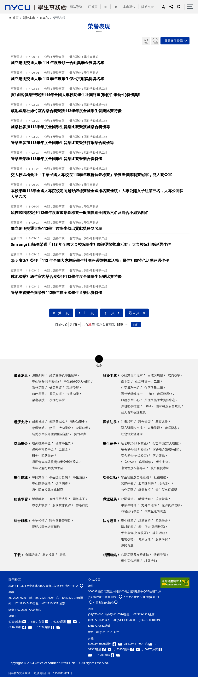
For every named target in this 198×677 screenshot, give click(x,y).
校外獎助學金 (41, 443)
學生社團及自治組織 (135, 477)
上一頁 (88, 313)
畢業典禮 (144, 489)
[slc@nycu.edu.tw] (139, 649)
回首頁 (92, 7)
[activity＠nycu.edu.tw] (121, 643)
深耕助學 (73, 394)
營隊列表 (127, 483)
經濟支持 (21, 421)
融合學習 (144, 421)
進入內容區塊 (9, 2)
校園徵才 (127, 499)
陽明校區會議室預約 (46, 527)
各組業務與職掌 (132, 375)
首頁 (15, 18)
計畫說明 (127, 421)
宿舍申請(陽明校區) (134, 443)
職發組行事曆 (130, 511)
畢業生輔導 (129, 505)
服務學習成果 (58, 499)
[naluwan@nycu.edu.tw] (91, 655)
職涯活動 (144, 499)
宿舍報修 (159, 455)
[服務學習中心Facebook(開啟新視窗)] (133, 649)
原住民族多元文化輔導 (47, 489)
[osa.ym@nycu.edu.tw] (58, 627)
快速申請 (160, 554)
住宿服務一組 (130, 387)
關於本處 (29, 18)
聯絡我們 (82, 505)
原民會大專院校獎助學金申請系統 (55, 462)
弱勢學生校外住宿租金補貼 (50, 434)
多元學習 (154, 428)
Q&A (147, 406)
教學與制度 (40, 505)
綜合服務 (21, 520)
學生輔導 (21, 477)
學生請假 (79, 477)
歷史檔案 (48, 554)
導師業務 (38, 477)
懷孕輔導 (61, 483)
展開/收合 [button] (174, 40)
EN (105, 7)
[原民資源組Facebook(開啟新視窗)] (161, 649)
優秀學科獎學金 (43, 449)
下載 (17, 554)
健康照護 (55, 387)
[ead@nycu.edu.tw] (76, 621)
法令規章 (110, 520)
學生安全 (162, 462)
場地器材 (165, 483)
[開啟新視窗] (146, 41)
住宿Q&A (127, 462)
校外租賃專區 (160, 468)
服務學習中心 (130, 400)
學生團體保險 (41, 483)
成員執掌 (174, 375)
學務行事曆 (57, 400)
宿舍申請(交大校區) (166, 443)
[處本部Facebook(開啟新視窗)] (53, 627)
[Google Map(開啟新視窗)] (81, 585)
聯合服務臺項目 (60, 520)
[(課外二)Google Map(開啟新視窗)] (90, 602)
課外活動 (38, 387)
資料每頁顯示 (105, 324)
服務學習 (38, 394)
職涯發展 (73, 387)
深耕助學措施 (130, 406)
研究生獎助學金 (43, 455)
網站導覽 (76, 7)
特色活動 (127, 489)
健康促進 (144, 539)
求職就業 (161, 499)
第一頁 (63, 313)
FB (115, 7)
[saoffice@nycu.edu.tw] (118, 655)
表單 (63, 554)
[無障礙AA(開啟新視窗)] (174, 584)
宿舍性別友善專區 (133, 468)
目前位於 (61, 324)
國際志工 (79, 499)
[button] (165, 7)
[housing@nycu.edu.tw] (151, 643)
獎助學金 (21, 443)
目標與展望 (155, 375)
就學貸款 (38, 421)
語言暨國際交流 (132, 428)
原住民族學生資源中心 (159, 400)
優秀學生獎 (63, 443)
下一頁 (109, 313)
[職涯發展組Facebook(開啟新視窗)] (25, 627)
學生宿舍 (110, 443)
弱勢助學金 (77, 421)
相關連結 (110, 554)
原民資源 (55, 394)
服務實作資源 (61, 505)
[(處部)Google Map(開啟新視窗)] (116, 602)
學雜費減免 (57, 421)
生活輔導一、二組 (147, 381)
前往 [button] (136, 324)
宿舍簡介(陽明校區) (134, 449)
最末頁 (134, 313)
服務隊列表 (146, 483)
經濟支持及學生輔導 (63, 375)
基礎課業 (161, 421)
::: (67, 7)
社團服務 (160, 477)
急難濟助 (38, 428)
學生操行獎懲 (58, 477)
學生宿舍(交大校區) (77, 381)
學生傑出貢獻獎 (166, 489)
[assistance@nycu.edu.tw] (25, 621)
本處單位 (129, 7)
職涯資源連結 (171, 505)
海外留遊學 (149, 505)
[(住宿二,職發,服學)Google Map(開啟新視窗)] (120, 597)
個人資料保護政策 (133, 412)
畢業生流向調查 (155, 511)
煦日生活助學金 (60, 428)
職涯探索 (171, 428)
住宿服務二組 (153, 387)
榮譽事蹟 (38, 400)
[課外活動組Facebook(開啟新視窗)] (70, 621)
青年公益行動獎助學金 (47, 468)
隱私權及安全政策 (168, 406)
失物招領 (38, 520)
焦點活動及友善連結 (135, 554)
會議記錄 (31, 554)
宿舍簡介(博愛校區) (166, 449)
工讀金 (63, 449)
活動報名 (38, 499)
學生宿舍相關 (130, 561)
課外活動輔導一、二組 (136, 394)
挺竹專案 (80, 434)
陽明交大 (147, 7)
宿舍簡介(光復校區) (134, 455)
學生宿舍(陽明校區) (45, 381)
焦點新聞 (38, 375)
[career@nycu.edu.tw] (31, 627)
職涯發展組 (164, 394)
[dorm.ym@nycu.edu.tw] (48, 621)
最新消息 (21, 375)
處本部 (44, 18)
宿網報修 (145, 462)
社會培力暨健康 (132, 434)
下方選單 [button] (99, 359)
